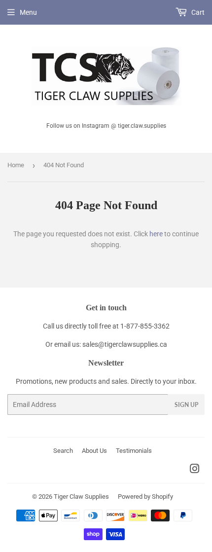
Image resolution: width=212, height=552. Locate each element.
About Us (94, 450)
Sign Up (186, 404)
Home (15, 165)
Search (63, 450)
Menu (28, 12)
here (156, 234)
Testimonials (134, 450)
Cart (197, 12)
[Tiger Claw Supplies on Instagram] (195, 470)
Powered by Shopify (145, 496)
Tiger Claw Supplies (81, 496)
